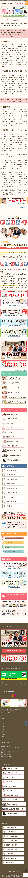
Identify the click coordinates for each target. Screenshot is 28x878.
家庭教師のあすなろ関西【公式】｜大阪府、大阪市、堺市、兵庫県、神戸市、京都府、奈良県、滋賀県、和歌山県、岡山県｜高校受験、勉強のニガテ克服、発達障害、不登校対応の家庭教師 (14, 875)
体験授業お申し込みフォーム (13, 650)
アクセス (14, 871)
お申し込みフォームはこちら (17, 370)
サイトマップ (19, 871)
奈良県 (3, 729)
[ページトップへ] (25, 870)
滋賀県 (3, 731)
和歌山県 (4, 734)
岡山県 (3, 736)
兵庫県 (3, 724)
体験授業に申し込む (22, 207)
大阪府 (3, 721)
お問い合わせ (9, 871)
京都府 (3, 726)
